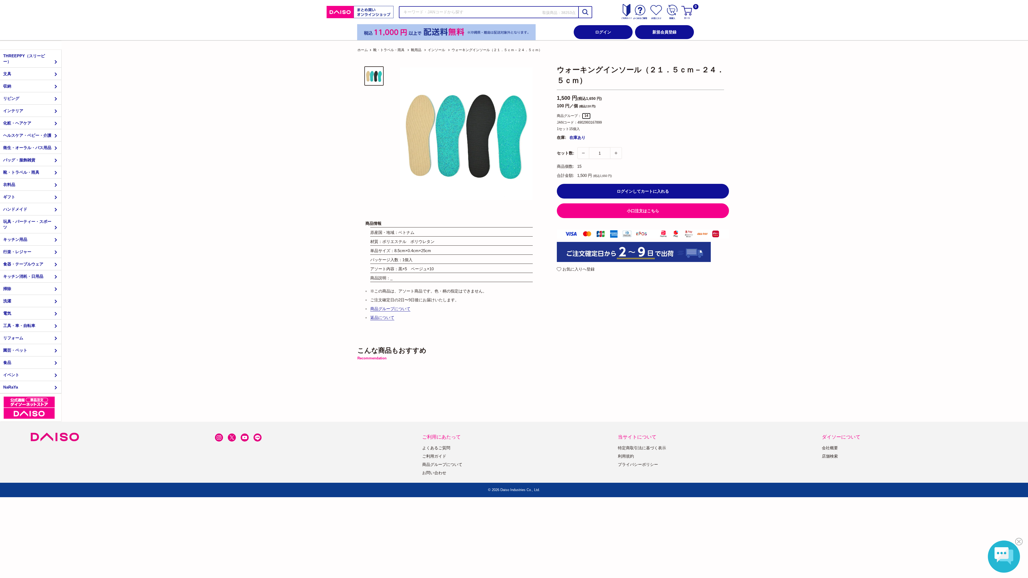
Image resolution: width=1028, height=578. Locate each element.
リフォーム (13, 338)
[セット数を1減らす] (583, 153)
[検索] (585, 12)
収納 (7, 86)
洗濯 (7, 301)
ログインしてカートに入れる (643, 191)
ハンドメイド (15, 209)
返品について (382, 317)
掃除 (7, 288)
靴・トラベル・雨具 (21, 172)
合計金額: (565, 175)
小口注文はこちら (643, 210)
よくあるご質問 (436, 448)
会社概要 (830, 448)
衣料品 (9, 184)
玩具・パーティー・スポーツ (27, 224)
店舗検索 (830, 456)
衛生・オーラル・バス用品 (27, 147)
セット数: (565, 153)
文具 (7, 73)
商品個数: (565, 166)
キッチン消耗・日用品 (23, 276)
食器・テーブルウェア (23, 264)
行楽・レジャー (17, 251)
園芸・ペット (15, 350)
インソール (436, 50)
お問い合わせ (434, 472)
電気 (7, 313)
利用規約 (626, 456)
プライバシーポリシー (638, 464)
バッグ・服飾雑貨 (19, 160)
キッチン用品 (15, 239)
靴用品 (416, 50)
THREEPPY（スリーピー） (24, 59)
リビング (11, 98)
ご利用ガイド (434, 456)
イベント (11, 374)
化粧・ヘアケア (17, 123)
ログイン (603, 32)
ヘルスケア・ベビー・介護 (27, 135)
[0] (687, 12)
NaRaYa (10, 387)
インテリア (13, 110)
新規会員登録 (664, 32)
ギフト (9, 197)
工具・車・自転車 (19, 325)
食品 (7, 362)
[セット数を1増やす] (616, 153)
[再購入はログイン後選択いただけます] (672, 12)
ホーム (362, 50)
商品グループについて (390, 308)
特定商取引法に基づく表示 (642, 448)
